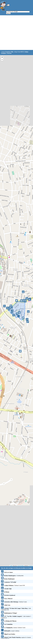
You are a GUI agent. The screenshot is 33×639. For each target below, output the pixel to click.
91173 (22, 51)
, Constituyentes (13, 575)
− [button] (2, 60)
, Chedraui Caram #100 (14, 585)
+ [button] (2, 57)
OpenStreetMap (21, 565)
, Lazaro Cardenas (11, 631)
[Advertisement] (16, 32)
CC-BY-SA (31, 565)
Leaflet (11, 565)
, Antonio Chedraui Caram (14, 627)
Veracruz (9, 53)
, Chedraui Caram (15, 601)
